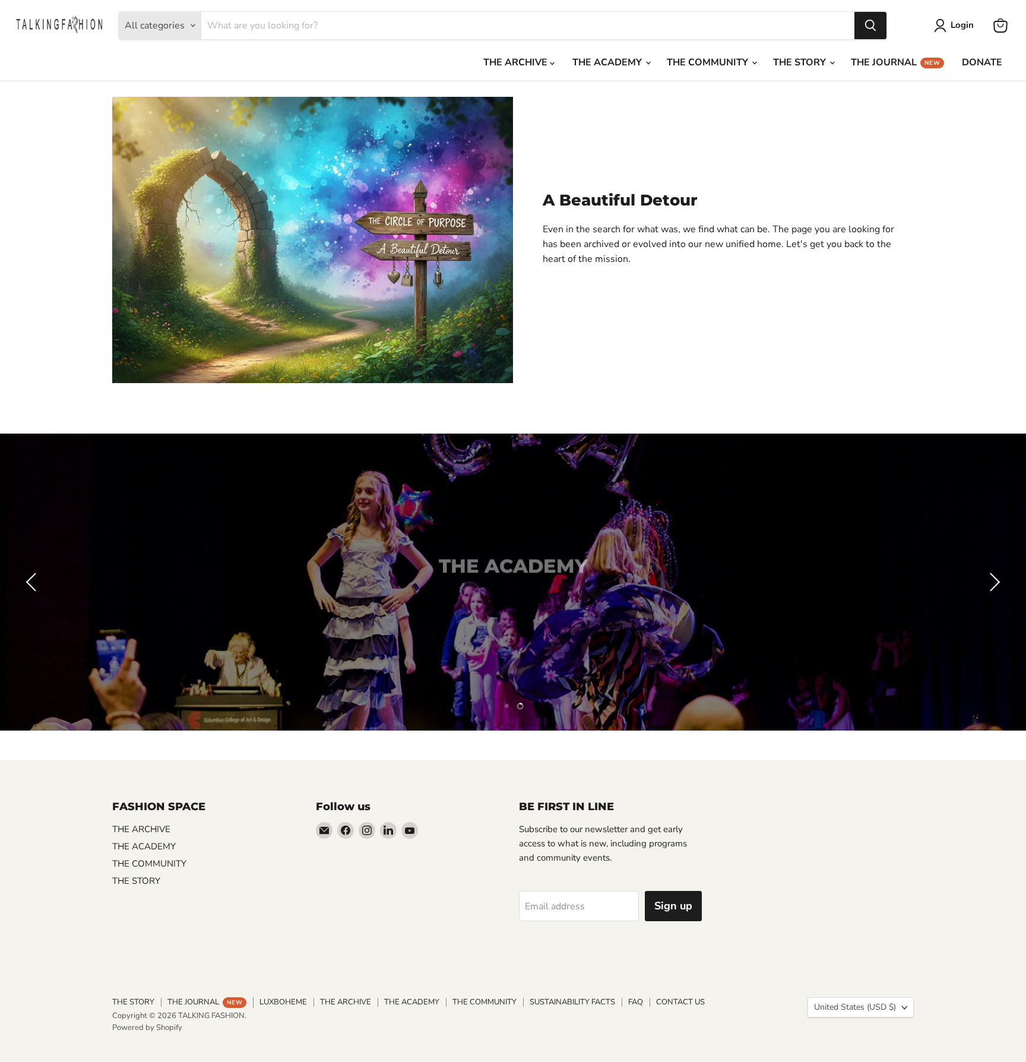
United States (855, 1007)
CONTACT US (680, 1002)
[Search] (870, 25)
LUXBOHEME (283, 1002)
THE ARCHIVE (516, 62)
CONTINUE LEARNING (513, 600)
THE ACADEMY (608, 62)
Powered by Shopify (147, 1027)
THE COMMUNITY (708, 62)
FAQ (635, 1002)
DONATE (982, 62)
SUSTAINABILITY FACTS (572, 1002)
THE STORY (800, 62)
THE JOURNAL (895, 62)
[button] (33, 582)
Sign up (673, 906)
